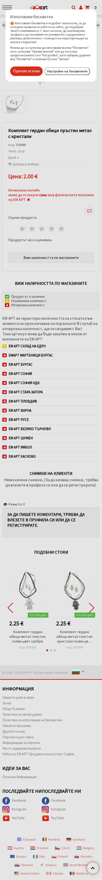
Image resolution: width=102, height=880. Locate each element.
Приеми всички (26, 71)
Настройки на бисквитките (67, 71)
